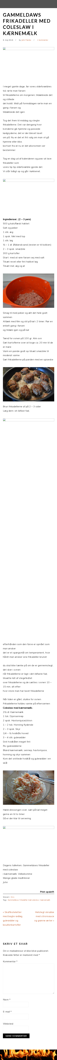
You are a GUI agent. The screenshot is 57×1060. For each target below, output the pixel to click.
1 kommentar (42, 40)
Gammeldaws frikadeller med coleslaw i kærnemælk (29, 900)
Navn (7, 999)
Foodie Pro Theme (41, 1054)
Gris (12, 897)
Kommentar (10, 961)
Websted (8, 1023)
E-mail (7, 1011)
